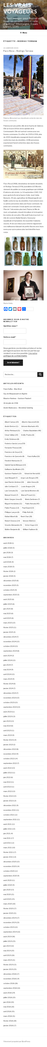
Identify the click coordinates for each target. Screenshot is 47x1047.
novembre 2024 (9, 642)
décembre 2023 (9, 693)
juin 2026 (7, 553)
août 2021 (7, 824)
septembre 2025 (10, 595)
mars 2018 (7, 1016)
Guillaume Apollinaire (14, 469)
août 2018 (7, 993)
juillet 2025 (7, 604)
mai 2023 (7, 726)
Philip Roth (27, 512)
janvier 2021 (8, 857)
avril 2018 (7, 1011)
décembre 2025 (9, 581)
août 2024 (7, 656)
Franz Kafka (33, 456)
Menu (24, 33)
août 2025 (7, 599)
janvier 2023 (8, 745)
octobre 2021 (8, 815)
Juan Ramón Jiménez (14, 482)
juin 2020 (7, 890)
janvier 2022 (8, 801)
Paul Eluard (28, 508)
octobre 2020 (8, 871)
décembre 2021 (9, 805)
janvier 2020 (8, 913)
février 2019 (8, 965)
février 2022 (8, 796)
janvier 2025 (8, 632)
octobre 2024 (8, 646)
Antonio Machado (30, 426)
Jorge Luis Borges (29, 478)
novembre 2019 (9, 922)
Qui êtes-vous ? (10, 326)
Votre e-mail (9, 337)
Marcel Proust (28, 495)
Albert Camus (12, 422)
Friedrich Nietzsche (13, 461)
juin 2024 (7, 665)
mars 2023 (7, 735)
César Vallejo (11, 435)
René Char (26, 516)
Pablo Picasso (12, 508)
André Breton (11, 426)
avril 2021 (7, 843)
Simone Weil (29, 521)
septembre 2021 (10, 820)
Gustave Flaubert (13, 474)
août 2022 (7, 768)
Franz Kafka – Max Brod (12, 389)
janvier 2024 (8, 688)
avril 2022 (7, 787)
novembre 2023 (9, 698)
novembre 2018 (9, 979)
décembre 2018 (9, 974)
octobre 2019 (8, 927)
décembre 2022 (9, 749)
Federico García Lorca (15, 444)
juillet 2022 (7, 773)
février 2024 (8, 684)
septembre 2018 (10, 988)
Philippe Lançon (12, 512)
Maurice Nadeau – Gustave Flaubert (17, 398)
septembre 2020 (10, 876)
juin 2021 (6, 833)
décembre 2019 (9, 918)
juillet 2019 (7, 941)
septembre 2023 (10, 707)
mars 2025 (7, 623)
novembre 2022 (9, 754)
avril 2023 (7, 731)
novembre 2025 (9, 585)
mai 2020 (7, 894)
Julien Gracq (33, 482)
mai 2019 (7, 951)
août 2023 (7, 712)
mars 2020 (7, 904)
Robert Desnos (12, 521)
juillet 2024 (7, 660)
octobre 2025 (8, 590)
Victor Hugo (31, 525)
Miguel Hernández (13, 504)
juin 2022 (6, 777)
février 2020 (8, 909)
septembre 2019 (10, 932)
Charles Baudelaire (32, 431)
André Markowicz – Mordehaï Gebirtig (18, 408)
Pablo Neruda (32, 504)
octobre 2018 (8, 983)
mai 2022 (7, 782)
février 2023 (8, 740)
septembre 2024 (10, 651)
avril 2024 (7, 674)
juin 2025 (7, 609)
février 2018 (8, 1021)
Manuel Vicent (11, 495)
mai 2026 (7, 557)
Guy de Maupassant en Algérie (15, 394)
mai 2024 (7, 670)
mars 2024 (7, 679)
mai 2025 (7, 613)
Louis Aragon (28, 486)
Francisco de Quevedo (14, 456)
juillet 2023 (7, 716)
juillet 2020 (7, 885)
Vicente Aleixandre (13, 525)
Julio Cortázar (11, 486)
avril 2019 (7, 955)
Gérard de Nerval (32, 474)
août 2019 (7, 937)
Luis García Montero (30, 491)
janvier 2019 (8, 969)
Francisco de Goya (13, 452)
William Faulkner (30, 529)
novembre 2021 (9, 810)
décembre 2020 (9, 862)
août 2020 (7, 880)
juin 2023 (6, 721)
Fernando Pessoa (13, 448)
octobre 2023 (8, 702)
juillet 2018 (7, 997)
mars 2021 (7, 848)
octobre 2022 (8, 759)
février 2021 (8, 852)
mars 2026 (7, 567)
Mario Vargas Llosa (13, 499)
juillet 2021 (7, 829)
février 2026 (8, 571)
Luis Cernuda (11, 491)
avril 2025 (7, 618)
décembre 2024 (9, 637)
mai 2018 (7, 1007)
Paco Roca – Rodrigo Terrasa (18, 51)
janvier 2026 (8, 576)
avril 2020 (7, 899)
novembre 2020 (9, 866)
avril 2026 (7, 562)
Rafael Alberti (11, 516)
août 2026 (7, 543)
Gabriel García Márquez (15, 465)
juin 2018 (6, 1002)
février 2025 (8, 627)
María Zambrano (32, 499)
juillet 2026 (7, 548)
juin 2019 (6, 946)
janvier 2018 (8, 1026)
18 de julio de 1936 (10, 403)
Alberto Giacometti (30, 422)
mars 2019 (7, 960)
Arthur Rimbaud (12, 431)
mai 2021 (7, 838)
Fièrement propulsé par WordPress (16, 1041)
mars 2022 (7, 791)
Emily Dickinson (12, 439)
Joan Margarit (11, 478)
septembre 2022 (10, 763)
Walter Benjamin (12, 529)
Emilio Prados (27, 435)
